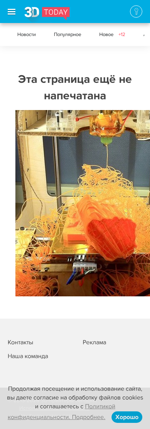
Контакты (20, 342)
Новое (112, 34)
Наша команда (28, 356)
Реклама (94, 342)
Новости (26, 34)
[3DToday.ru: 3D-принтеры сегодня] (47, 15)
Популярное (67, 34)
